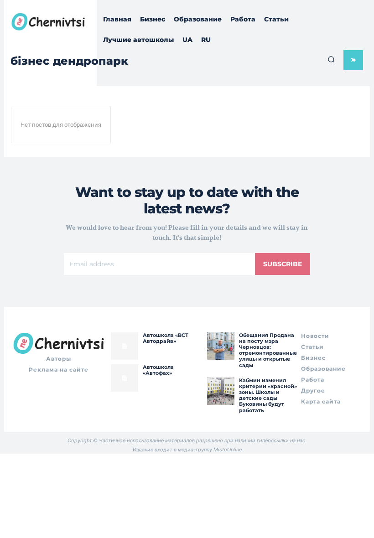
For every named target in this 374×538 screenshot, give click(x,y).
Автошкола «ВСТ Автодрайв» (165, 338)
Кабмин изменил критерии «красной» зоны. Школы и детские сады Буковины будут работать (268, 395)
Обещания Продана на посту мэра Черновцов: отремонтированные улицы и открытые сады (268, 350)
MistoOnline (227, 449)
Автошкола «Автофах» (158, 370)
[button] (331, 59)
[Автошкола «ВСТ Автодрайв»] (124, 346)
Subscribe (282, 264)
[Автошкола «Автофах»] (124, 378)
